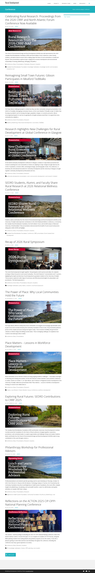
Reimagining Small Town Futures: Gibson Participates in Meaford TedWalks (29, 77)
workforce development (44, 390)
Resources (82, 3)
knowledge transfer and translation (49, 67)
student (38, 548)
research (28, 285)
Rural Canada (47, 233)
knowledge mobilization (33, 67)
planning (30, 548)
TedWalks (41, 122)
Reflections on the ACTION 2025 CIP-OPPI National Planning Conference (30, 502)
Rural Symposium (38, 285)
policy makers (22, 285)
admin (16, 26)
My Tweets (67, 16)
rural (13, 69)
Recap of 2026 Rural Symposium (24, 242)
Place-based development (25, 122)
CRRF (35, 233)
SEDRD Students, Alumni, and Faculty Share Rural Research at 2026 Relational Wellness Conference (31, 186)
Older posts (11, 554)
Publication (27, 64)
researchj (9, 69)
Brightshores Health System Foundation (17, 494)
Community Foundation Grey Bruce (36, 494)
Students (38, 64)
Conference (10, 64)
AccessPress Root (29, 571)
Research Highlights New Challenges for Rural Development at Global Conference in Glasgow (33, 130)
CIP (7, 548)
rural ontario (35, 122)
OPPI (26, 548)
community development (13, 176)
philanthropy (15, 122)
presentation (23, 176)
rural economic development (37, 176)
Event (14, 120)
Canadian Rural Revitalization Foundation (17, 67)
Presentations (20, 64)
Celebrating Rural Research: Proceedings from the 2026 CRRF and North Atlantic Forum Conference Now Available (33, 19)
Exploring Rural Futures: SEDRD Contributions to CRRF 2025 (32, 398)
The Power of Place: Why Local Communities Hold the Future (32, 293)
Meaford (9, 122)
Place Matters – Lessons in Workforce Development (27, 344)
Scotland (55, 176)
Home (49, 3)
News (74, 3)
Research (32, 64)
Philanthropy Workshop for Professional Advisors (29, 449)
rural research (48, 176)
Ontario (9, 390)
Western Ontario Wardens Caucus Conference (26, 390)
